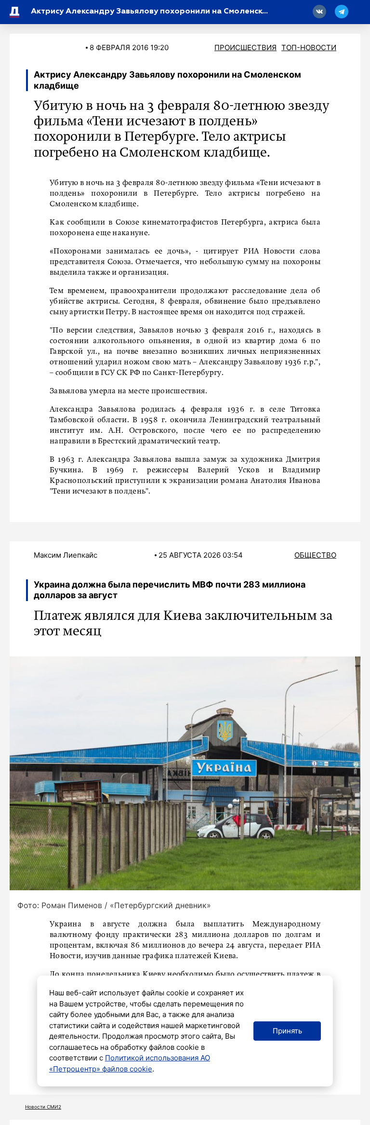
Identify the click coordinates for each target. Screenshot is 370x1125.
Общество (315, 555)
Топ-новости (308, 47)
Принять (287, 1030)
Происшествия (245, 47)
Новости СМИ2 (43, 1107)
